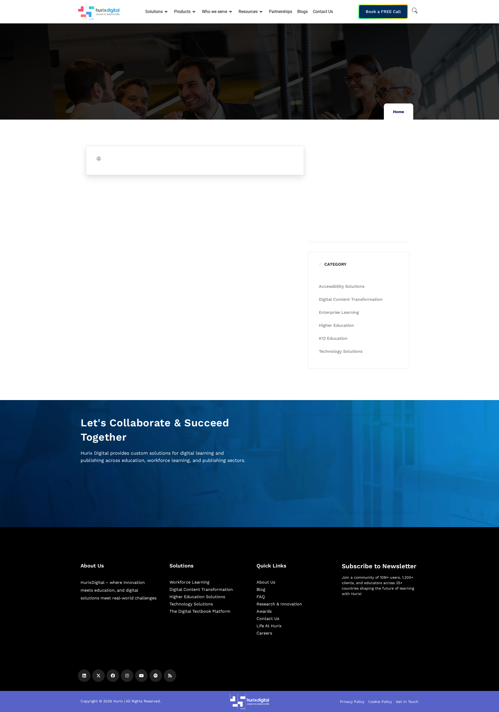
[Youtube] (141, 675)
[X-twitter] (98, 675)
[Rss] (170, 675)
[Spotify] (155, 675)
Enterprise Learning (339, 312)
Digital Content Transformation (351, 299)
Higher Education (336, 325)
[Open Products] (194, 12)
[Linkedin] (84, 675)
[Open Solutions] (166, 12)
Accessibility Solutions (341, 286)
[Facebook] (113, 675)
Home (398, 111)
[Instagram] (127, 675)
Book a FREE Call (383, 11)
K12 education (333, 338)
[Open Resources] (261, 12)
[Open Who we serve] (230, 12)
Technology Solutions (340, 351)
